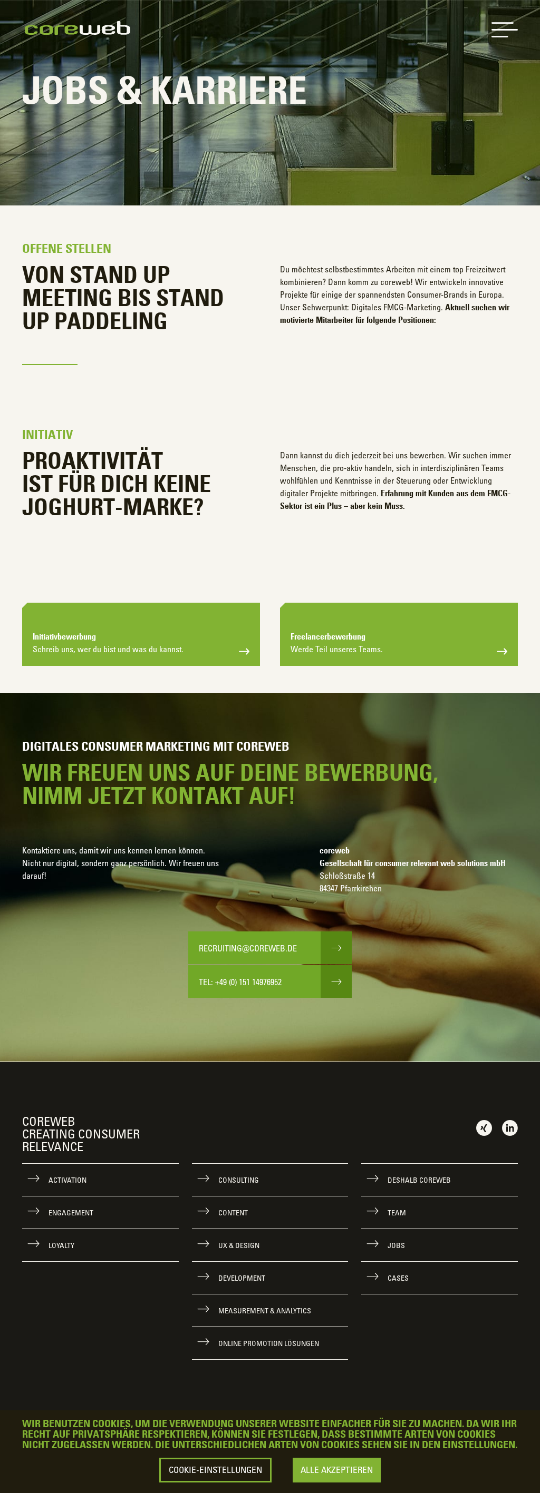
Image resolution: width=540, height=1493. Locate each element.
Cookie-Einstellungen (215, 1470)
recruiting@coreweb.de (248, 948)
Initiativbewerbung (108, 642)
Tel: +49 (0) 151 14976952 (240, 982)
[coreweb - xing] (484, 1127)
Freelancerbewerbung (337, 642)
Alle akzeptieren (337, 1470)
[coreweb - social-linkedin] (510, 1127)
